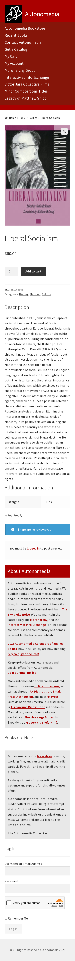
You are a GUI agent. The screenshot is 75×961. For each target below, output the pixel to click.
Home (12, 118)
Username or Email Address (23, 864)
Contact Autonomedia (23, 42)
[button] (64, 131)
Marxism (35, 294)
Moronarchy (38, 620)
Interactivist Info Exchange (27, 77)
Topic (22, 118)
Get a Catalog (16, 49)
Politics (33, 118)
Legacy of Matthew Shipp (26, 98)
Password (11, 881)
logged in (33, 548)
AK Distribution (40, 691)
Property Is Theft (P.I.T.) (41, 722)
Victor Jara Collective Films (27, 84)
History (23, 294)
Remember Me (17, 918)
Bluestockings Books (39, 717)
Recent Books (16, 35)
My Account (14, 63)
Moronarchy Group (20, 70)
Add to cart (33, 271)
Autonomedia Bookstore (25, 28)
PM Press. (52, 697)
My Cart (11, 56)
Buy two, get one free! (23, 654)
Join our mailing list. (22, 673)
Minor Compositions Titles (26, 91)
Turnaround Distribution (28, 707)
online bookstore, (47, 686)
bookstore (44, 756)
